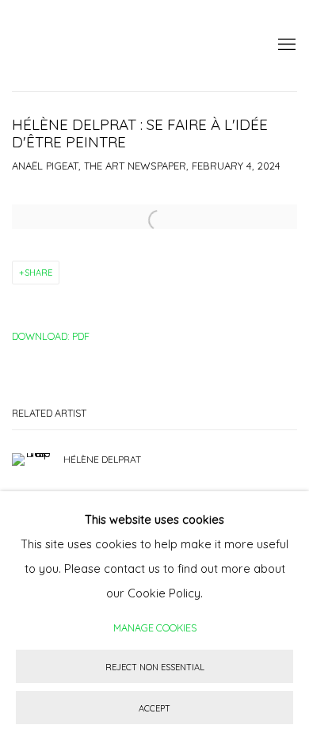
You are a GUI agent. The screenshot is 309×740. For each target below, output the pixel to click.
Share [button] (38, 272)
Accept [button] (154, 708)
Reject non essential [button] (154, 667)
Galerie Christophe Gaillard (131, 45)
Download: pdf (51, 336)
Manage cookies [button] (154, 627)
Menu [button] (285, 45)
